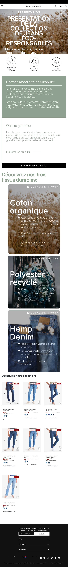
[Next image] (17, 393)
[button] (2, 6)
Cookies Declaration (57, 563)
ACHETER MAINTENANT (29, 63)
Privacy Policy (32, 563)
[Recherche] (55, 6)
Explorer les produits (18, 151)
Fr (14, 557)
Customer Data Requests (44, 563)
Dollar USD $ (35, 557)
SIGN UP (41, 534)
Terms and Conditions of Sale (20, 563)
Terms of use (8, 563)
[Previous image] (4, 393)
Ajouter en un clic (9, 419)
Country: (22, 557)
